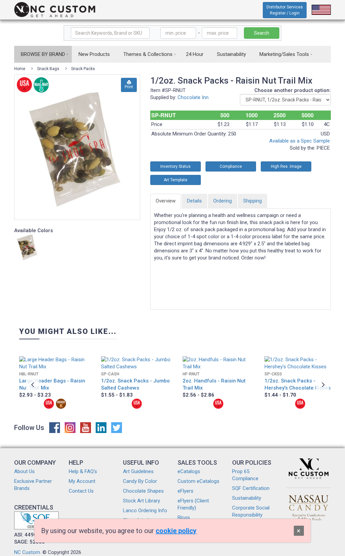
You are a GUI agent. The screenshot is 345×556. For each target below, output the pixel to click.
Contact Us (81, 491)
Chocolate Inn (193, 97)
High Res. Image (286, 166)
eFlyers (185, 491)
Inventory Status (175, 166)
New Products (94, 54)
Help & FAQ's (83, 471)
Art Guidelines (138, 471)
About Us (24, 471)
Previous (32, 384)
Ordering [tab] (222, 201)
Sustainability (231, 54)
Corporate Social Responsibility (251, 511)
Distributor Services (284, 10)
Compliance (231, 166)
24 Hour (194, 54)
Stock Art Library (141, 501)
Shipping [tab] (252, 201)
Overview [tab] (166, 201)
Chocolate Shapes (143, 491)
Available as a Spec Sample (299, 141)
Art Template (175, 180)
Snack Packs (83, 68)
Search (261, 33)
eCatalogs (189, 471)
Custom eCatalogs (198, 481)
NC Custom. (27, 552)
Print (129, 87)
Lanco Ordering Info (145, 510)
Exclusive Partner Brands (33, 484)
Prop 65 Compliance (245, 475)
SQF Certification (251, 488)
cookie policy (176, 531)
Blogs (184, 518)
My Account (82, 481)
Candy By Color (140, 481)
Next (322, 384)
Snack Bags (48, 68)
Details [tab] (194, 201)
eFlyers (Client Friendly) (193, 504)
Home (19, 68)
